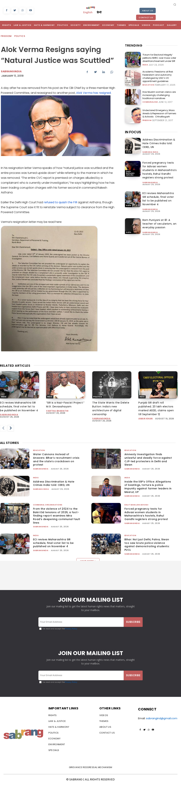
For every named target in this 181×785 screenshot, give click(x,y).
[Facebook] (7, 10)
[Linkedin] (103, 71)
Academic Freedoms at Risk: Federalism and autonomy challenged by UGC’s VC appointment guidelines (157, 76)
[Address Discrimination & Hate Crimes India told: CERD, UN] (133, 146)
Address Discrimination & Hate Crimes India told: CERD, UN (158, 143)
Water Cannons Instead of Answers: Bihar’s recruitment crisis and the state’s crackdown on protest (56, 459)
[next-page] (11, 428)
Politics (19, 36)
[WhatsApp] (22, 10)
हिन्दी (99, 12)
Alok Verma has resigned (93, 93)
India (145, 65)
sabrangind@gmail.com (161, 718)
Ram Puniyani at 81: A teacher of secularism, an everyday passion (159, 223)
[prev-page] (3, 428)
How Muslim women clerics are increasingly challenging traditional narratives (159, 95)
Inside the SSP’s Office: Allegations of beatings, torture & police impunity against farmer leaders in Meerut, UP (148, 487)
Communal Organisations (47, 504)
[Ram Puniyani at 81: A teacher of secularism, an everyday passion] (133, 226)
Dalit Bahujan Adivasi (130, 173)
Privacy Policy (71, 628)
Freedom (6, 36)
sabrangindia (150, 182)
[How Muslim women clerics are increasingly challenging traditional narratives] (133, 97)
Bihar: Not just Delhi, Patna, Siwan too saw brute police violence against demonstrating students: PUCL (146, 545)
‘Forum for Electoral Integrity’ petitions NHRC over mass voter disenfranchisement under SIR (159, 58)
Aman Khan (145, 418)
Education (148, 85)
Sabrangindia (11, 71)
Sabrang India (150, 152)
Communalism (150, 102)
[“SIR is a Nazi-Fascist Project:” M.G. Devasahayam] (65, 385)
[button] (174, 4)
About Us (147, 10)
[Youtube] (30, 10)
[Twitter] (14, 10)
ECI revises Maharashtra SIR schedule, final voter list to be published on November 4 (158, 198)
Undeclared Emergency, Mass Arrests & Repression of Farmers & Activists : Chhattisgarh (159, 113)
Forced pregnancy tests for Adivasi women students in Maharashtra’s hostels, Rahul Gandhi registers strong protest (159, 170)
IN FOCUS (133, 132)
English (87, 12)
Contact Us (146, 17)
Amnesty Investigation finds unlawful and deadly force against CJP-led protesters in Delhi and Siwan (148, 459)
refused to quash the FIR (60, 202)
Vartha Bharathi (57, 410)
